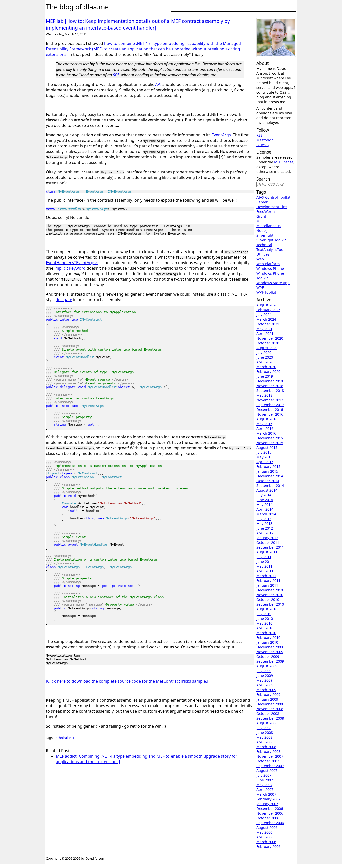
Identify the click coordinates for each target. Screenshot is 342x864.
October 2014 (267, 480)
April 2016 (264, 428)
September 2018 (270, 390)
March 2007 (266, 794)
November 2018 (269, 385)
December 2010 (269, 590)
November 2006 (269, 813)
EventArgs (221, 135)
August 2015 (266, 447)
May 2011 (264, 566)
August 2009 (266, 666)
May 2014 (264, 504)
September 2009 (270, 661)
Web (260, 259)
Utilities (262, 254)
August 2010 (266, 609)
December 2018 (269, 381)
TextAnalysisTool (270, 249)
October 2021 (267, 324)
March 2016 (266, 433)
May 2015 (264, 457)
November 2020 (269, 338)
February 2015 (268, 466)
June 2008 (264, 732)
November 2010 (269, 594)
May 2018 (264, 395)
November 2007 (269, 756)
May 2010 (264, 623)
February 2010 (268, 637)
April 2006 (264, 837)
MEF (71, 737)
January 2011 (267, 585)
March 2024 (266, 319)
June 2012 (264, 528)
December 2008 (269, 704)
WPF (260, 287)
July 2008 (263, 727)
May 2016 (264, 423)
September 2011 (270, 547)
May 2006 (264, 832)
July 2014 (263, 495)
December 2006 (269, 808)
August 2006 (266, 827)
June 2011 (264, 561)
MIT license (283, 162)
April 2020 (264, 362)
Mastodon (265, 140)
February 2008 (268, 751)
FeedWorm (265, 211)
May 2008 (264, 737)
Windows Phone (270, 268)
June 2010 (264, 618)
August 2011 (266, 552)
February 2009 (268, 694)
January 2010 (267, 642)
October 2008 (267, 713)
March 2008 (266, 746)
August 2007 (266, 770)
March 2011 (266, 575)
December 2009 (269, 647)
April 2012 (264, 533)
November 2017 (269, 400)
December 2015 (269, 438)
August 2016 (266, 419)
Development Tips (271, 206)
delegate (64, 299)
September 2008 (270, 718)
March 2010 (266, 632)
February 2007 (268, 799)
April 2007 (264, 789)
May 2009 (264, 680)
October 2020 (267, 343)
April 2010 (264, 628)
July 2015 (263, 452)
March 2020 (266, 366)
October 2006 (267, 818)
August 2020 (266, 347)
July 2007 (263, 775)
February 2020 (268, 371)
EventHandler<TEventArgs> (72, 262)
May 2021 (264, 328)
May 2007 (264, 784)
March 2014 (266, 514)
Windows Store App (273, 282)
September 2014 (270, 485)
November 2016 (269, 414)
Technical (61, 737)
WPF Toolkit (266, 292)
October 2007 (267, 761)
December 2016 (269, 409)
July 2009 (263, 670)
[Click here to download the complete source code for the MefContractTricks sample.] (127, 681)
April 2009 (264, 685)
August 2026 (266, 305)
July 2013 (263, 518)
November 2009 (269, 651)
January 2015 (267, 471)
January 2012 (267, 537)
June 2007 (264, 780)
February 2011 (268, 580)
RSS (259, 135)
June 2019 (264, 376)
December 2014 (269, 476)
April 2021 (264, 333)
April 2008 (264, 742)
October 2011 (267, 542)
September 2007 (270, 765)
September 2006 (270, 822)
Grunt (261, 216)
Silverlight (264, 235)
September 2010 (270, 604)
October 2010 (267, 599)
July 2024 (263, 314)
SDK (116, 75)
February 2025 (268, 309)
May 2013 (264, 523)
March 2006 (266, 841)
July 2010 (263, 613)
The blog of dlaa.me (77, 6)
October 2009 (267, 656)
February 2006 (268, 846)
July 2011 (263, 556)
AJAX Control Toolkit (273, 197)
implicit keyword (70, 268)
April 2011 (264, 571)
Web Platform (268, 263)
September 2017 (270, 404)
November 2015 (269, 442)
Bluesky (262, 144)
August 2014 (266, 490)
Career (262, 202)
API (158, 84)
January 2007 (267, 803)
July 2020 (263, 352)
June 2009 (264, 675)
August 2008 (266, 723)
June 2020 (264, 357)
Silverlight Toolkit (271, 240)
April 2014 (264, 509)
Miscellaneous (268, 225)
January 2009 (267, 699)
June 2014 (264, 499)
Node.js (262, 230)
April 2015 (264, 461)
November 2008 (269, 708)
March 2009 (266, 689)
